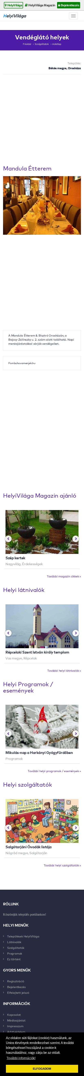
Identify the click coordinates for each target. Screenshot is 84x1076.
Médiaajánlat (16, 1020)
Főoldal (27, 44)
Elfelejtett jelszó (18, 992)
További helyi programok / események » (54, 771)
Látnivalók (14, 942)
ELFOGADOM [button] (42, 1068)
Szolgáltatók (42, 44)
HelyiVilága (14, 5)
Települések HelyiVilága (23, 936)
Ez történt (14, 959)
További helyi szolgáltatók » (62, 865)
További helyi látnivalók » (64, 670)
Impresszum (15, 1026)
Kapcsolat (14, 1014)
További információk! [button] (21, 1058)
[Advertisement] (42, 121)
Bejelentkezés (69, 5)
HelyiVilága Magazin (41, 5)
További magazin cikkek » (64, 576)
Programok (14, 953)
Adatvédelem (16, 1032)
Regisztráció (15, 981)
